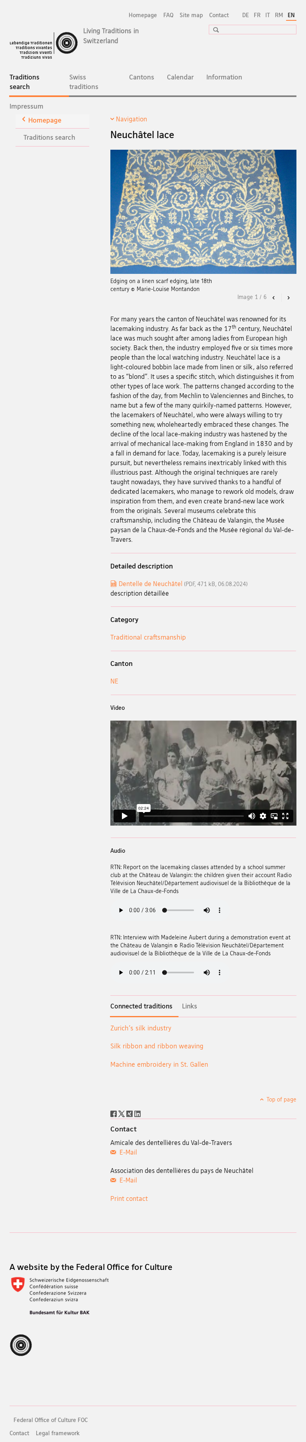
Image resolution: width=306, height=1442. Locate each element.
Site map (191, 15)
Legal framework (58, 1433)
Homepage (143, 15)
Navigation (131, 119)
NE (114, 681)
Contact (219, 15)
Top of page (280, 1099)
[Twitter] (122, 1113)
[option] (203, 221)
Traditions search (31, 84)
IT (267, 15)
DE (245, 15)
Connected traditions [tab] (141, 1006)
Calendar (180, 77)
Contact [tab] (123, 1128)
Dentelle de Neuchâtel (183, 584)
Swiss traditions (83, 82)
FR (257, 15)
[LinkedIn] (137, 1113)
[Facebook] (114, 1113)
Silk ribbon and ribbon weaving (157, 1046)
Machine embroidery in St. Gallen (159, 1064)
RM (279, 15)
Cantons (141, 77)
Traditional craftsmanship (148, 637)
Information (224, 77)
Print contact (129, 1198)
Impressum (26, 106)
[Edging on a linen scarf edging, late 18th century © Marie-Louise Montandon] (203, 212)
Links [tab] (189, 1006)
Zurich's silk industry (140, 1028)
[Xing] (130, 1113)
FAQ (168, 15)
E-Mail (127, 1152)
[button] (213, 29)
